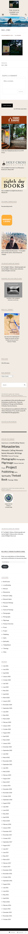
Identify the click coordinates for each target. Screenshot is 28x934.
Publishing (8, 471)
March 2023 (6, 740)
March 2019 (6, 782)
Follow (5, 566)
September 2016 (7, 880)
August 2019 (6, 778)
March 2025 (6, 697)
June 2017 (6, 852)
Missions (21, 443)
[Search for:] (14, 385)
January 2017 (6, 866)
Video (16, 480)
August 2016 (6, 884)
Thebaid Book (7, 645)
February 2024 (7, 722)
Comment (21, 91)
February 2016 (7, 905)
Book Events (5, 443)
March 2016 (6, 902)
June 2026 (6, 669)
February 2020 (7, 775)
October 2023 (7, 729)
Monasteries (11, 446)
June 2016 (6, 891)
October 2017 (7, 838)
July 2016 (5, 887)
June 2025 (6, 687)
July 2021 (5, 768)
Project (11, 467)
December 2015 (7, 912)
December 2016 (7, 870)
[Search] (24, 14)
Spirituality (6, 476)
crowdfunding (14, 443)
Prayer (3, 468)
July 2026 (5, 666)
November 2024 (7, 704)
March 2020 (6, 771)
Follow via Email (7, 105)
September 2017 (7, 842)
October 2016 (7, 877)
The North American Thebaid (14, 12)
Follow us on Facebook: (9, 421)
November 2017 (7, 835)
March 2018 (6, 821)
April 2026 (6, 673)
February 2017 (7, 863)
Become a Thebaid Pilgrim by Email (13, 551)
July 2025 (5, 683)
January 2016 (6, 909)
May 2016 (6, 894)
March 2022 (6, 757)
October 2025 (7, 680)
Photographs (9, 459)
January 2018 (6, 828)
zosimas (18, 35)
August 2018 (6, 803)
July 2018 (5, 806)
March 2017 (6, 859)
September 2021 (7, 764)
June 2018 (6, 810)
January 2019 (6, 785)
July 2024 (5, 711)
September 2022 (7, 750)
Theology (10, 480)
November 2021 (7, 761)
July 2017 (5, 849)
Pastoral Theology (13, 456)
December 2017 (7, 831)
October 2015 (7, 919)
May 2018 (6, 814)
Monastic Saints (7, 599)
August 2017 (6, 845)
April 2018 (6, 817)
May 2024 (6, 715)
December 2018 (7, 789)
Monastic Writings (14, 453)
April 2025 (6, 694)
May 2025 (6, 690)
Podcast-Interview (19, 463)
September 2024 (7, 708)
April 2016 (6, 898)
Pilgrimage (7, 462)
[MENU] (2, 14)
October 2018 (7, 796)
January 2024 (6, 726)
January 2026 (6, 676)
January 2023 (6, 743)
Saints (16, 472)
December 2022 (7, 747)
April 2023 (6, 736)
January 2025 (6, 701)
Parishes (5, 456)
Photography (20, 459)
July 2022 (5, 754)
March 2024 (6, 718)
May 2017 (6, 856)
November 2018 (7, 792)
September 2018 (7, 799)
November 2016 (7, 873)
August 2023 (6, 733)
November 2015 (7, 916)
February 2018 (7, 824)
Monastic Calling (8, 450)
